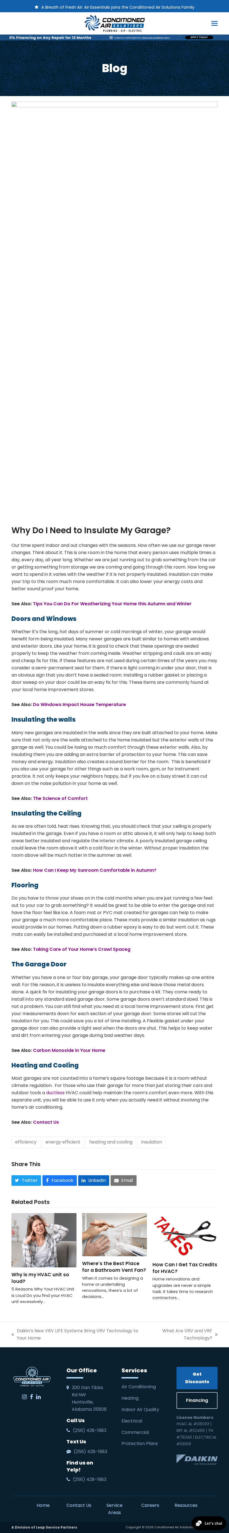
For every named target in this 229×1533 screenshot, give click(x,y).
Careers (150, 1505)
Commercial (135, 1432)
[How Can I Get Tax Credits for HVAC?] (185, 1235)
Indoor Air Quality (140, 1409)
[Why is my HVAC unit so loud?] (44, 1240)
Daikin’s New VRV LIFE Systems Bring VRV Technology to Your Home (74, 1335)
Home (43, 1505)
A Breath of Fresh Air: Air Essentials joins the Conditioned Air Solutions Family (117, 7)
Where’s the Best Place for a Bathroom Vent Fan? (114, 1267)
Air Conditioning (138, 1386)
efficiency (26, 1142)
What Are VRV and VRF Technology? (179, 1335)
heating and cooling (110, 1142)
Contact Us (78, 1505)
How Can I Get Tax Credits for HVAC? (184, 1268)
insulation (151, 1142)
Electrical (132, 1421)
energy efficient (63, 1142)
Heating (130, 1398)
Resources (186, 1505)
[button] (214, 23)
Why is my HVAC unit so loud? (40, 1278)
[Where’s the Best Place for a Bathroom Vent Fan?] (114, 1234)
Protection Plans (139, 1443)
